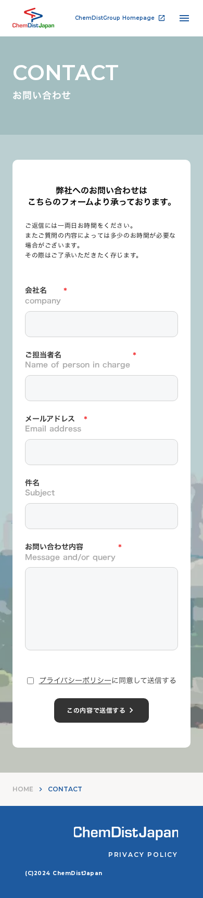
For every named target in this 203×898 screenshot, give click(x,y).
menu (184, 18)
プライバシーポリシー (75, 680)
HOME (22, 789)
